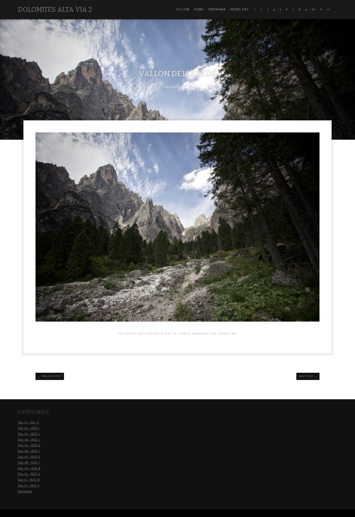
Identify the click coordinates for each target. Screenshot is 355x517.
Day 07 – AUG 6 (29, 457)
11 (321, 9)
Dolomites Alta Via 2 (55, 10)
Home (198, 9)
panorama (25, 491)
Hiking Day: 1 (243, 9)
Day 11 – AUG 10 (29, 480)
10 (313, 9)
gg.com (182, 9)
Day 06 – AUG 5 (29, 451)
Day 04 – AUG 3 (29, 440)
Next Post (308, 376)
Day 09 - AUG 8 (177, 333)
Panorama (217, 9)
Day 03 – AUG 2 (29, 434)
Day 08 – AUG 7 (29, 463)
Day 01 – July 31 (28, 422)
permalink (227, 333)
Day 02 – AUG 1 (28, 428)
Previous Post (50, 376)
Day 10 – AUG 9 (29, 474)
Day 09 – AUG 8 (29, 468)
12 (328, 9)
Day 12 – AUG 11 (28, 485)
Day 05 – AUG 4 (29, 445)
